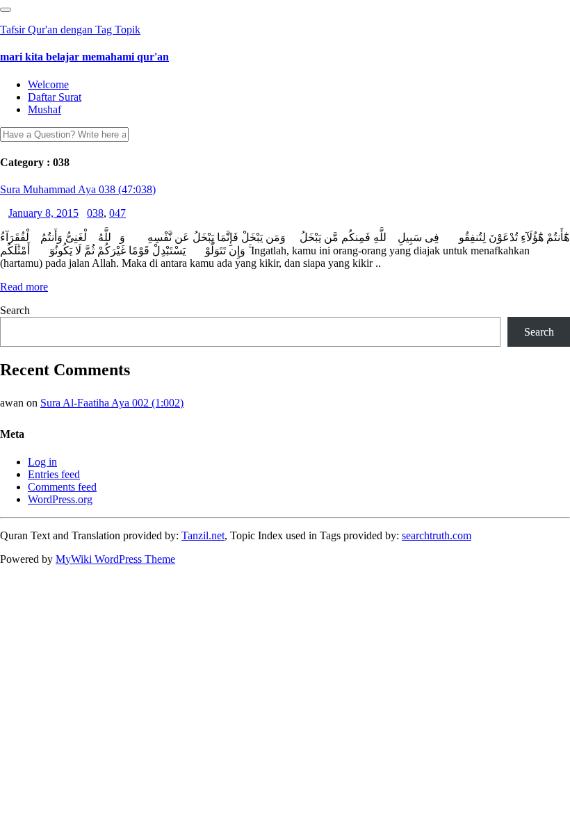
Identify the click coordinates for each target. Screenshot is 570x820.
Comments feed (62, 487)
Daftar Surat (54, 97)
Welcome (48, 84)
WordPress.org (60, 499)
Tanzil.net (203, 535)
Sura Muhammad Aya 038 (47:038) (78, 189)
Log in (42, 462)
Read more (24, 287)
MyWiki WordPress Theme (115, 559)
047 (117, 213)
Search (15, 310)
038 (95, 213)
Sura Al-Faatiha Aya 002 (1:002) (112, 403)
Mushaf (44, 109)
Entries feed (54, 474)
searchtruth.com (436, 535)
